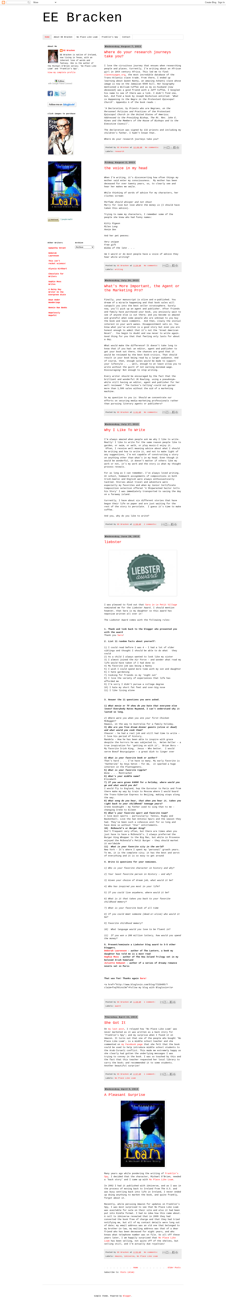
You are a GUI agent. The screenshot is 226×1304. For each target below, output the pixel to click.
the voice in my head (125, 168)
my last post (116, 1029)
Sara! (143, 978)
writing (119, 269)
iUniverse (129, 1256)
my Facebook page (132, 1044)
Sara (120, 635)
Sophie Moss (111, 957)
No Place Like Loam (87, 37)
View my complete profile (61, 72)
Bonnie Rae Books (57, 308)
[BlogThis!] (168, 147)
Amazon (118, 1256)
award (118, 1006)
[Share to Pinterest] (177, 147)
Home (47, 37)
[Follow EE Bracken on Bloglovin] (62, 106)
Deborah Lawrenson (115, 951)
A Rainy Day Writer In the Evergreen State (57, 292)
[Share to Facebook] (174, 147)
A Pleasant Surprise (124, 1095)
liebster (112, 542)
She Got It (115, 1023)
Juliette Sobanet (114, 963)
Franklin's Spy (110, 37)
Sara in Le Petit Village (161, 605)
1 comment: (150, 1002)
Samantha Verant (57, 248)
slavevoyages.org (114, 75)
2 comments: (151, 524)
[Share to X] (171, 147)
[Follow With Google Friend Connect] (60, 84)
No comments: (152, 147)
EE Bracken (69, 50)
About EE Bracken (63, 37)
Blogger (127, 1296)
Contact (126, 37)
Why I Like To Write (124, 430)
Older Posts (174, 1268)
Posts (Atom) (127, 1272)
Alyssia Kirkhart (57, 269)
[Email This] (165, 147)
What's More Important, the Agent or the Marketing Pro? (142, 288)
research (119, 151)
